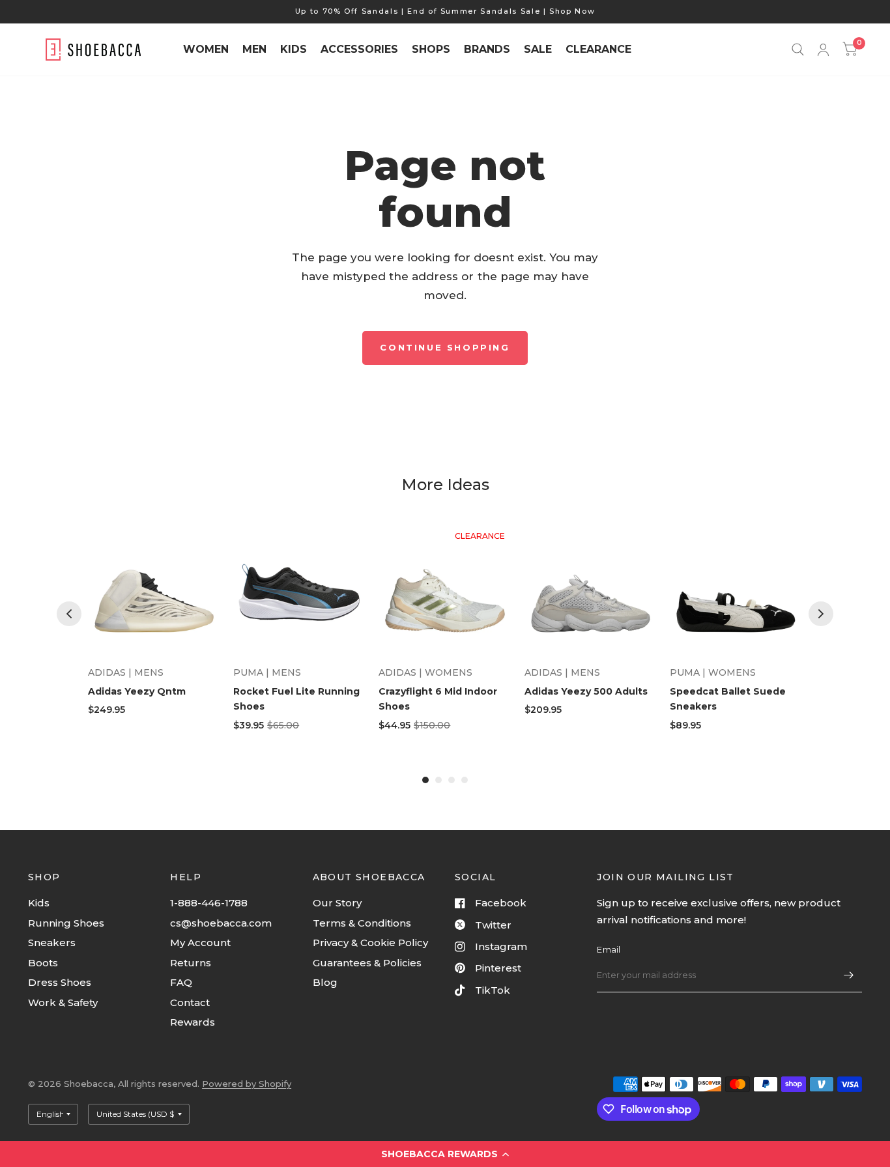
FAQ (181, 982)
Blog (325, 982)
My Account (200, 942)
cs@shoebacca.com (221, 923)
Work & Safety (63, 1002)
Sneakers (52, 942)
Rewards (192, 1022)
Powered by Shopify (246, 1083)
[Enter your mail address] (849, 975)
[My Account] (823, 49)
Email (608, 949)
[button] (445, 1154)
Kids (39, 903)
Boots (43, 963)
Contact (190, 1002)
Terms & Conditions (362, 923)
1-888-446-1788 (209, 903)
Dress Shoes (59, 982)
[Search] (798, 49)
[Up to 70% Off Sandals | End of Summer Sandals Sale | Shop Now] (445, 11)
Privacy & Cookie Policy (370, 942)
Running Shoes (66, 923)
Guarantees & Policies (367, 963)
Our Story (337, 903)
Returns (190, 963)
